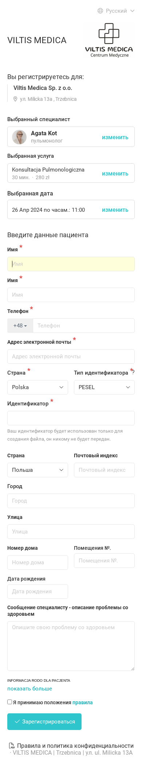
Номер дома (22, 548)
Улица (15, 517)
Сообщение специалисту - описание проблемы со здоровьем (67, 611)
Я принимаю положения (53, 702)
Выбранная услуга (30, 156)
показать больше (29, 688)
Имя (12, 249)
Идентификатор (27, 403)
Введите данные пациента (47, 235)
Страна (16, 373)
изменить (115, 173)
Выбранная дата (30, 193)
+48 (18, 325)
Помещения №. (92, 548)
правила (82, 702)
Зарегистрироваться (48, 721)
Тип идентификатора (101, 373)
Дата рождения (26, 579)
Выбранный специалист (38, 119)
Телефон (17, 311)
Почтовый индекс (96, 455)
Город (14, 486)
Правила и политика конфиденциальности (75, 745)
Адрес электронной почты (39, 342)
